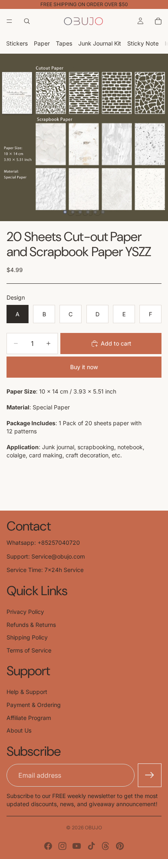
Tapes (64, 43)
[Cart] (158, 21)
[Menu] (9, 21)
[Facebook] (48, 846)
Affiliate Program (29, 717)
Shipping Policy (27, 637)
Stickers (17, 43)
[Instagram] (62, 846)
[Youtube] (77, 846)
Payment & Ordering (34, 704)
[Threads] (106, 846)
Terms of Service (29, 650)
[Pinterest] (120, 846)
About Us (19, 730)
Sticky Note (143, 43)
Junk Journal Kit (99, 43)
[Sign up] (149, 775)
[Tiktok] (91, 846)
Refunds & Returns (31, 624)
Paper (42, 43)
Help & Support (27, 691)
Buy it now (84, 366)
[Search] (27, 21)
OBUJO (93, 827)
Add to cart (116, 343)
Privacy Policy (25, 611)
